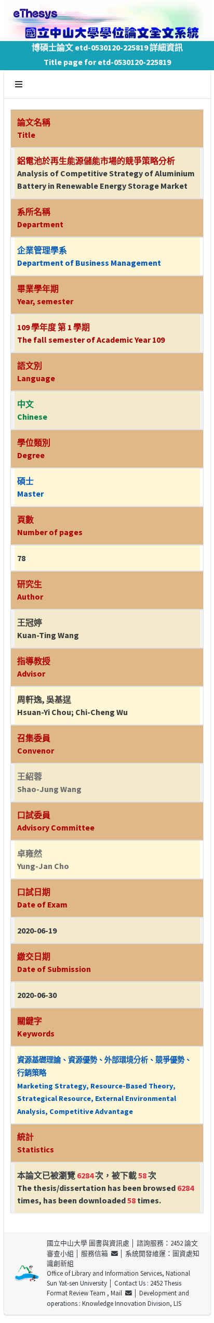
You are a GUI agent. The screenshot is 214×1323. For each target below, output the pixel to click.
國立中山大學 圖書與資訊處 (88, 1243)
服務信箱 (96, 1253)
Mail (118, 1293)
